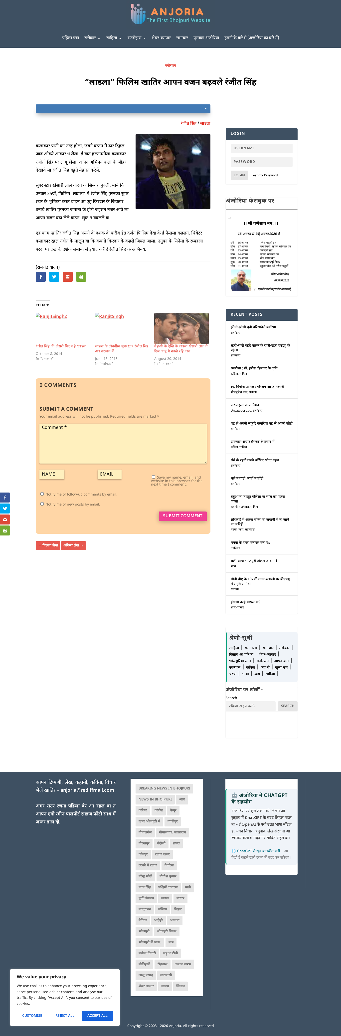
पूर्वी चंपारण (146, 898)
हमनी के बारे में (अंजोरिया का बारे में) (251, 38)
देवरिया (169, 865)
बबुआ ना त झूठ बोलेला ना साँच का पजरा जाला (258, 499)
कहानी (234, 507)
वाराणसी (166, 975)
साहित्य (111, 38)
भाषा (240, 530)
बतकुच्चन (145, 909)
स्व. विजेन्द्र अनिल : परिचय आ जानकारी (257, 387)
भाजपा (174, 920)
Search (231, 698)
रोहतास (163, 964)
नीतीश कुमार (168, 876)
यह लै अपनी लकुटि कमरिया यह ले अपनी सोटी (262, 423)
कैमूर (173, 810)
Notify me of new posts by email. (72, 504)
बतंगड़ (180, 898)
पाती (188, 887)
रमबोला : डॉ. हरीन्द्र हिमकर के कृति (254, 368)
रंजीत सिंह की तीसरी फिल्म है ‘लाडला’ (62, 346)
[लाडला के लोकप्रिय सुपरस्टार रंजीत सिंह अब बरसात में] (122, 328)
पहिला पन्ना (70, 38)
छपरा (176, 843)
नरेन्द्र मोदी (145, 876)
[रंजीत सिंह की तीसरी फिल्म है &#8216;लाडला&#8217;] (63, 328)
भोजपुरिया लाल (239, 392)
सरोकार (90, 38)
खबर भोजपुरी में (149, 821)
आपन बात (281, 661)
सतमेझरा (134, 38)
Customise (32, 1016)
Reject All (64, 1016)
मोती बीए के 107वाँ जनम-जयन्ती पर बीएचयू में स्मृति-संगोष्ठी (260, 581)
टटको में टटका (148, 865)
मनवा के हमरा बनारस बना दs (250, 542)
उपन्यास (235, 667)
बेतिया (143, 920)
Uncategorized (241, 411)
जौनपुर (143, 854)
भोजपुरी (144, 931)
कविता (234, 374)
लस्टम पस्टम (183, 964)
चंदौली (161, 843)
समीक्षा (270, 674)
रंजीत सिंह (188, 123)
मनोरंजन (170, 65)
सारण (165, 986)
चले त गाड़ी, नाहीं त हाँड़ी (247, 478)
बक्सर (165, 898)
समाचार (182, 38)
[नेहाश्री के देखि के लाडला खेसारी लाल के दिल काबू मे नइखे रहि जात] (181, 328)
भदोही (158, 920)
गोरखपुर (144, 843)
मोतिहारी (144, 964)
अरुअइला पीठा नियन (245, 405)
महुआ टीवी (170, 953)
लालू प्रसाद (146, 975)
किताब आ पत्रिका (242, 654)
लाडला (205, 123)
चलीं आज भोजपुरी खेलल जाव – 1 (254, 561)
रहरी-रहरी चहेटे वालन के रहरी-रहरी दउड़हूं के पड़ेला (260, 348)
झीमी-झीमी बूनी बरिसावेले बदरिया (253, 327)
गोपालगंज (145, 832)
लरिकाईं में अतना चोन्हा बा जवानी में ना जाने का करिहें (260, 522)
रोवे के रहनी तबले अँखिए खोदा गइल (255, 460)
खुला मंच (282, 667)
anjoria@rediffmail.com (87, 790)
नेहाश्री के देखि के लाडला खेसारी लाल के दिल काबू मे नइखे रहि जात (181, 349)
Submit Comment (182, 516)
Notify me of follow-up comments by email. (81, 494)
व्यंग (257, 674)
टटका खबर (162, 854)
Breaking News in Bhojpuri (164, 788)
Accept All (97, 1016)
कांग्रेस (159, 810)
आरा (182, 799)
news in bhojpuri (155, 799)
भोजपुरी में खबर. (150, 942)
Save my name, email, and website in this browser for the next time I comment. (176, 481)
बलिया (162, 909)
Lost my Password (264, 176)
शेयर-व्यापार (161, 38)
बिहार (178, 909)
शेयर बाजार (146, 986)
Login (239, 175)
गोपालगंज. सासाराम (172, 832)
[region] (65, 997)
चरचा (234, 530)
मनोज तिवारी (147, 953)
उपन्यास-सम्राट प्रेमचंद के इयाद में (253, 442)
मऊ (171, 942)
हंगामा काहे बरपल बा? (246, 602)
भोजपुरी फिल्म (166, 931)
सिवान (180, 986)
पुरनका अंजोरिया (206, 38)
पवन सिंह (145, 887)
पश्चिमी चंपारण (168, 887)
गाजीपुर (173, 821)
